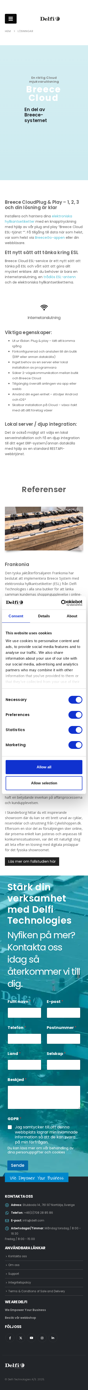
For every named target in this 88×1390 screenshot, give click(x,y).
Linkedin (52, 1337)
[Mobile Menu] (11, 19)
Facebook (9, 1337)
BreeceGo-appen (50, 237)
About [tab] (72, 616)
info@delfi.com (33, 1220)
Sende (17, 1165)
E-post (55, 1001)
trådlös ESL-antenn (60, 276)
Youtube (31, 1337)
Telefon (17, 1027)
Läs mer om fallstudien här (32, 861)
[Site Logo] (50, 19)
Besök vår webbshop (20, 1318)
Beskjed (17, 1079)
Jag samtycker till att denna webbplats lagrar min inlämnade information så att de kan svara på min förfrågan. (46, 1135)
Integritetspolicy (19, 1282)
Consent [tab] (16, 616)
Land (14, 1053)
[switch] (75, 715)
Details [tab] (44, 616)
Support (13, 1274)
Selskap (56, 1053)
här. (69, 1152)
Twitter (20, 1337)
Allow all (44, 767)
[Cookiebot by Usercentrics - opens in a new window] (62, 603)
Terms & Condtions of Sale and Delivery (36, 1291)
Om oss (14, 1265)
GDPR (15, 1118)
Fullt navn (19, 1001)
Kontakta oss (17, 1256)
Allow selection (44, 783)
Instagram (42, 1337)
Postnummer (62, 1027)
